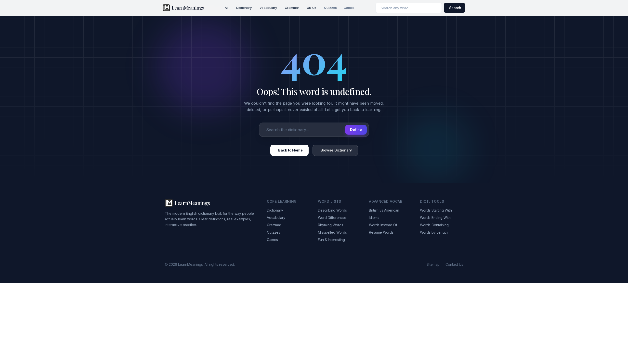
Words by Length (434, 232)
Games (349, 8)
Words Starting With (436, 210)
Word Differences (332, 217)
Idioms (374, 217)
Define (356, 129)
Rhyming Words (330, 225)
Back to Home (290, 150)
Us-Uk (311, 8)
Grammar (292, 8)
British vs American (384, 210)
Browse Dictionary (336, 150)
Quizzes (330, 8)
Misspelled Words (332, 232)
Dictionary (244, 8)
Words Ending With (435, 217)
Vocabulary (268, 8)
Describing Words (332, 210)
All (226, 8)
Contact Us (454, 264)
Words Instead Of (383, 225)
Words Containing (434, 225)
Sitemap (433, 264)
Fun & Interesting (331, 240)
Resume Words (381, 232)
